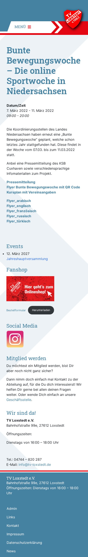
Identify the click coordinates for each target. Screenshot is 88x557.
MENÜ (21, 26)
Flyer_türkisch (18, 221)
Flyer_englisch (19, 206)
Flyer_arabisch (19, 201)
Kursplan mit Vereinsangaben (31, 192)
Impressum (15, 534)
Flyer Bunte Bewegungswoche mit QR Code (43, 187)
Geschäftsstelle (18, 400)
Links (11, 517)
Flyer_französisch (21, 211)
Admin (12, 508)
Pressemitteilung (21, 182)
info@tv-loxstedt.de (35, 464)
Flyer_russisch (19, 216)
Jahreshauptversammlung (27, 259)
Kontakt (13, 525)
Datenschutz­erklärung (24, 542)
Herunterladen (41, 310)
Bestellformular (16, 310)
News (11, 551)
